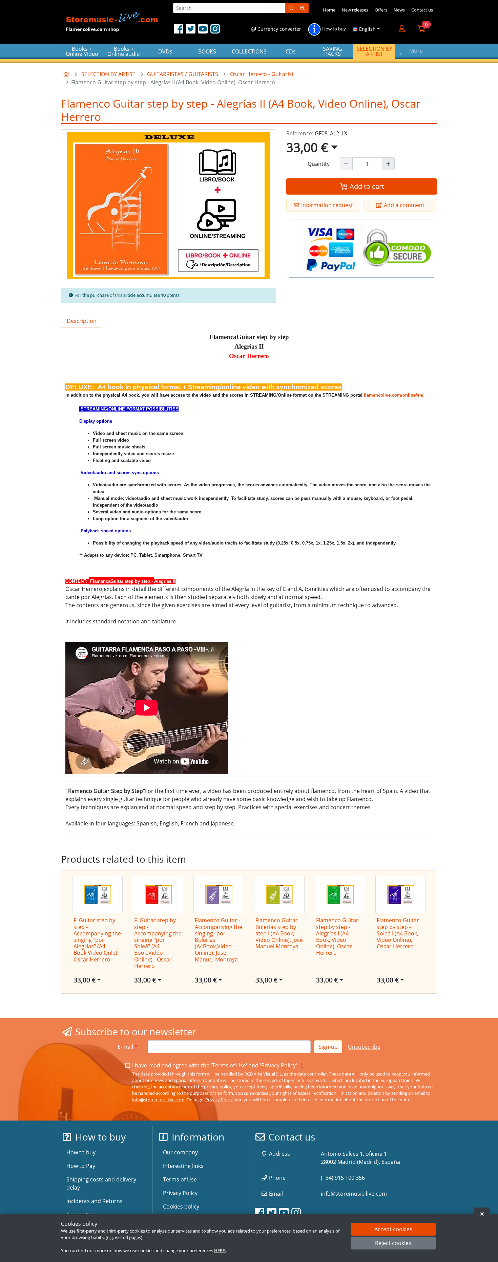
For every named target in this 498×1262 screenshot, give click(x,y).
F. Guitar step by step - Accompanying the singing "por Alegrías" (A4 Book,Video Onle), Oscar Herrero (97, 939)
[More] (388, 163)
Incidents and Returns (94, 1201)
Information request (326, 205)
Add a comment (403, 205)
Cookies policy (181, 1206)
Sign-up (328, 1046)
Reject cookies (393, 1243)
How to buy (333, 29)
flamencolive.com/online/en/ (393, 395)
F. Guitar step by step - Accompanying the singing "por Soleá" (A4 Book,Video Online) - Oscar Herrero (158, 942)
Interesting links (183, 1166)
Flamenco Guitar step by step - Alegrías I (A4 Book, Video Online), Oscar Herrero (337, 936)
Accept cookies (393, 1229)
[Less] (346, 163)
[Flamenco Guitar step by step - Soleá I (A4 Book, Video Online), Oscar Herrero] (400, 894)
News (399, 10)
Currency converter (278, 29)
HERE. (220, 1250)
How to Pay (80, 1166)
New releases (355, 10)
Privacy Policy (278, 1065)
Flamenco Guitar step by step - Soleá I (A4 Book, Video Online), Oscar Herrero (398, 933)
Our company (180, 1152)
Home (329, 10)
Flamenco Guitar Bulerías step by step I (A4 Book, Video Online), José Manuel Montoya (279, 933)
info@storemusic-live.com (158, 1100)
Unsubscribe (364, 1046)
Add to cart (366, 186)
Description (82, 321)
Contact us (422, 10)
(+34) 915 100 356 (343, 1177)
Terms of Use (229, 1065)
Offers (381, 10)
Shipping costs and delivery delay (101, 1183)
